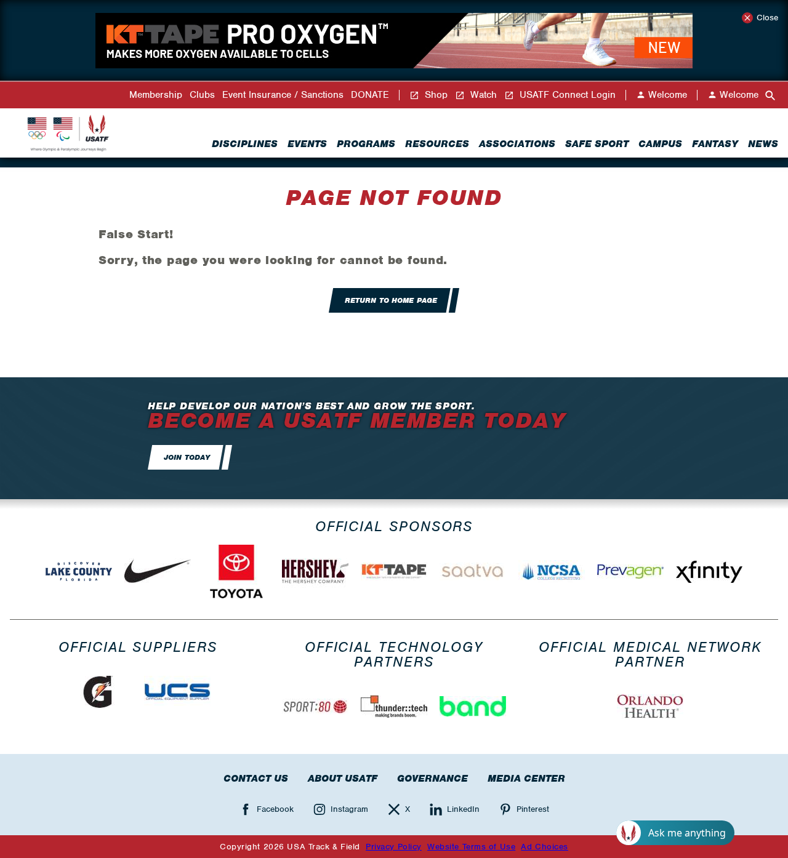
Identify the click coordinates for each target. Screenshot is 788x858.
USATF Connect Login (566, 95)
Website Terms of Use (471, 846)
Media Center (526, 779)
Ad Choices (544, 846)
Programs (366, 144)
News (763, 144)
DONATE (370, 95)
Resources (437, 144)
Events (307, 144)
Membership (155, 95)
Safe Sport (597, 144)
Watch (482, 95)
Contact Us (255, 779)
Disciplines (245, 144)
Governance (432, 779)
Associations (517, 144)
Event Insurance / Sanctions (283, 95)
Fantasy (715, 144)
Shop (435, 95)
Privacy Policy (394, 846)
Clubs (202, 95)
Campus (660, 144)
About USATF (342, 779)
